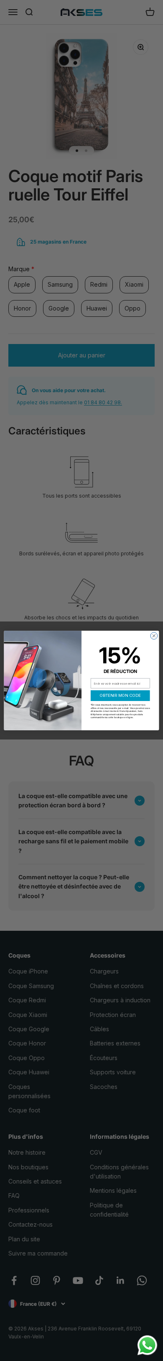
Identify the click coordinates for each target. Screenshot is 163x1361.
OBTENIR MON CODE (120, 695)
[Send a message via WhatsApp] (147, 1345)
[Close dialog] (154, 635)
